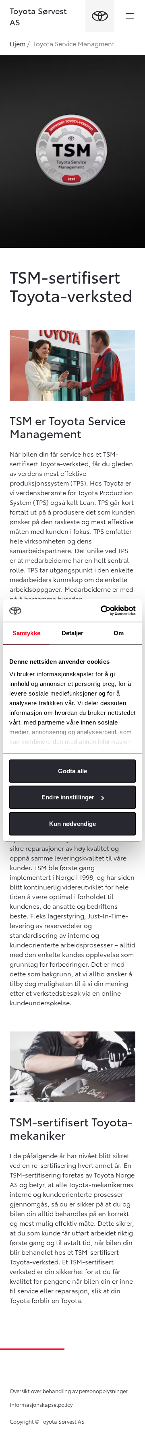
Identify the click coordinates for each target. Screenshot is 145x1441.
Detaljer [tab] (73, 632)
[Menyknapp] (129, 16)
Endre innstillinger (67, 797)
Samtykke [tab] (26, 632)
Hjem (17, 43)
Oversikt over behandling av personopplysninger (69, 1390)
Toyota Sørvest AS (38, 16)
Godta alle (72, 770)
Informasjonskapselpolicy (41, 1404)
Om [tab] (119, 632)
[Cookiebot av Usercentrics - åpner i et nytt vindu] (102, 610)
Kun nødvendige (72, 823)
